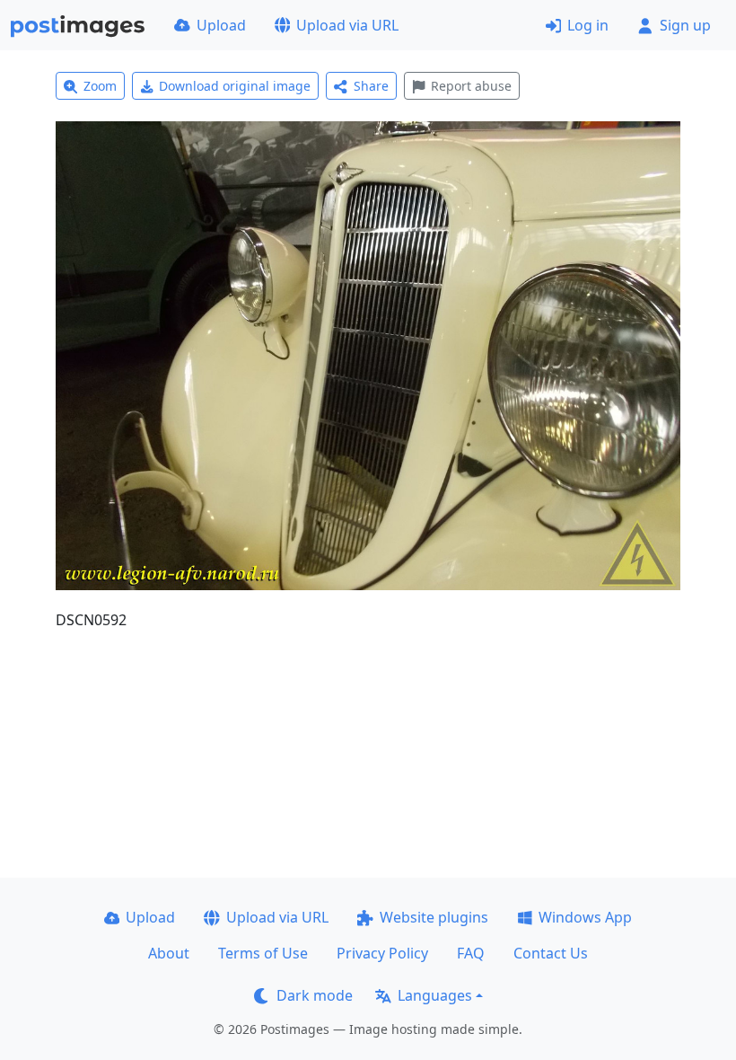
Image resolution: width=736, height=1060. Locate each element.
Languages (435, 995)
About (168, 953)
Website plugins (434, 917)
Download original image (235, 85)
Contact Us (550, 953)
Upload (221, 25)
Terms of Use (263, 953)
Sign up (685, 25)
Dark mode (314, 995)
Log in (588, 25)
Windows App (585, 917)
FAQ (471, 953)
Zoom (100, 85)
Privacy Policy (382, 953)
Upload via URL (347, 25)
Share (371, 85)
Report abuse (471, 85)
